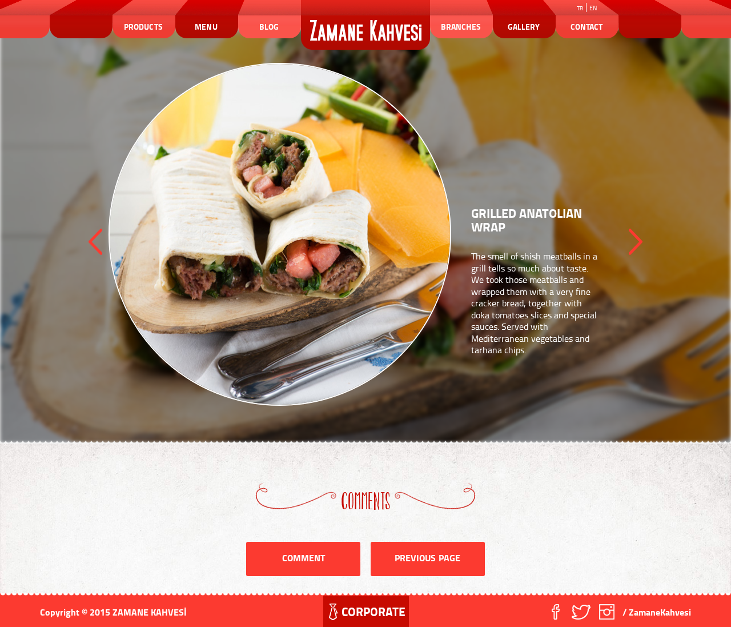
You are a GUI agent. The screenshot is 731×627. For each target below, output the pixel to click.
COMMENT (303, 557)
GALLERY (524, 27)
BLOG (269, 27)
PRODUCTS (143, 27)
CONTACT (587, 27)
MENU (206, 27)
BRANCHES (460, 27)
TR (580, 8)
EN (593, 8)
